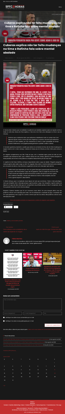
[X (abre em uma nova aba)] (56, 1)
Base (22, 405)
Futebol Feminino (30, 405)
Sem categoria (38, 58)
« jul (4, 385)
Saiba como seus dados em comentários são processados (44, 329)
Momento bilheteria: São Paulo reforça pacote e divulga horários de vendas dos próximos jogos (13, 283)
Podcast (51, 410)
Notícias (32, 403)
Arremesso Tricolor (17, 410)
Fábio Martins (9, 58)
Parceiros (30, 408)
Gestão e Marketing (14, 405)
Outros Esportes (40, 405)
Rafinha (21, 220)
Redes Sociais (43, 410)
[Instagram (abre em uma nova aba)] (59, 1)
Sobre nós (19, 408)
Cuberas (8, 220)
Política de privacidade (40, 408)
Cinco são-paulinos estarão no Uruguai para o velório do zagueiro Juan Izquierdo (32, 200)
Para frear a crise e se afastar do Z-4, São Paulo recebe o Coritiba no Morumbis (24, 342)
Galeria (24, 408)
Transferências (51, 405)
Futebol (6, 405)
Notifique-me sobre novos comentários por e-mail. (20, 317)
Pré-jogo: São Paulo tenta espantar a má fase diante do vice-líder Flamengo (23, 345)
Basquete (25, 410)
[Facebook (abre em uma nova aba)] (58, 1)
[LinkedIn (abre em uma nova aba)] (61, 1)
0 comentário (50, 58)
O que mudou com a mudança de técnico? (32, 269)
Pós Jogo (58, 405)
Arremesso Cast (33, 410)
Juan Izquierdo (15, 220)
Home (32, 402)
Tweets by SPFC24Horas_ (9, 350)
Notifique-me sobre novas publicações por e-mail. (20, 321)
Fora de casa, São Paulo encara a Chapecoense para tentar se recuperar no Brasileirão (26, 339)
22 (54, 373)
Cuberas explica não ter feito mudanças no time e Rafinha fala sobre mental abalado (38, 30)
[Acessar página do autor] (6, 241)
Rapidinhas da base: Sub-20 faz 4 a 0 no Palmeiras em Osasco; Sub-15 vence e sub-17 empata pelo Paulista (52, 270)
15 (54, 369)
